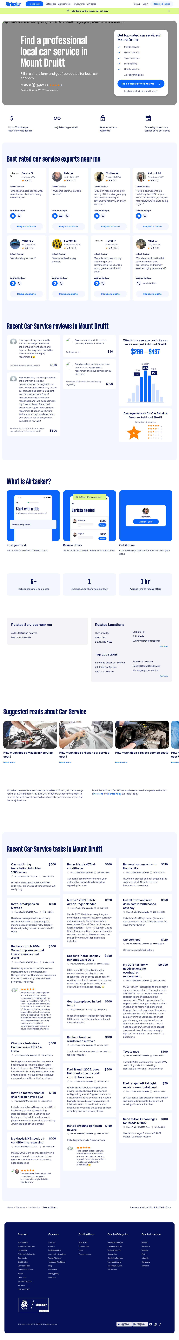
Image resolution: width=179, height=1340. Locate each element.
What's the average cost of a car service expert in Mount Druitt (145, 342)
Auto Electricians (114, 1262)
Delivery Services (114, 1250)
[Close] (168, 11)
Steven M (70, 241)
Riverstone (97, 793)
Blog (50, 1266)
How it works (23, 1242)
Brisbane (145, 1250)
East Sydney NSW (72, 244)
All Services (112, 1270)
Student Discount (25, 1281)
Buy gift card (102, 11)
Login (81, 1250)
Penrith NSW (112, 244)
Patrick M (154, 173)
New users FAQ (23, 1289)
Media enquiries (54, 1250)
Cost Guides (23, 1262)
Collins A (112, 173)
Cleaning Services (115, 1246)
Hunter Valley (114, 793)
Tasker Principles (54, 1258)
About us (51, 1242)
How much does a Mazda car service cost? (28, 754)
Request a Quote (26, 226)
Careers (51, 1246)
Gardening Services (115, 1258)
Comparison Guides (25, 1270)
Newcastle (146, 1262)
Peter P (111, 241)
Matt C (152, 241)
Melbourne (146, 1246)
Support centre (85, 1254)
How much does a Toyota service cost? (141, 753)
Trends (20, 1273)
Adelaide (145, 1258)
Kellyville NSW (154, 244)
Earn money (22, 1250)
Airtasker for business (26, 1246)
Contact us (52, 1270)
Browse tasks (84, 1246)
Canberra (145, 1266)
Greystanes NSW (156, 177)
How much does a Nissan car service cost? (84, 754)
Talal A (68, 173)
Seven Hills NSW (113, 177)
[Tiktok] (160, 1324)
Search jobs (22, 1258)
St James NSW (29, 244)
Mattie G (28, 241)
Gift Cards (22, 1277)
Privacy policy (53, 1273)
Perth (144, 1254)
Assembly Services (115, 1266)
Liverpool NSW (28, 177)
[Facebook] (150, 1324)
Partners (21, 1285)
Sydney (144, 1242)
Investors (52, 1277)
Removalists (112, 1254)
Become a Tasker (162, 4)
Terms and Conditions (56, 1262)
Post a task (34, 4)
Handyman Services (115, 1242)
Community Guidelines (57, 1254)
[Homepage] (13, 4)
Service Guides (24, 1266)
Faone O (27, 173)
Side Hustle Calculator (26, 1254)
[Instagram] (155, 1324)
